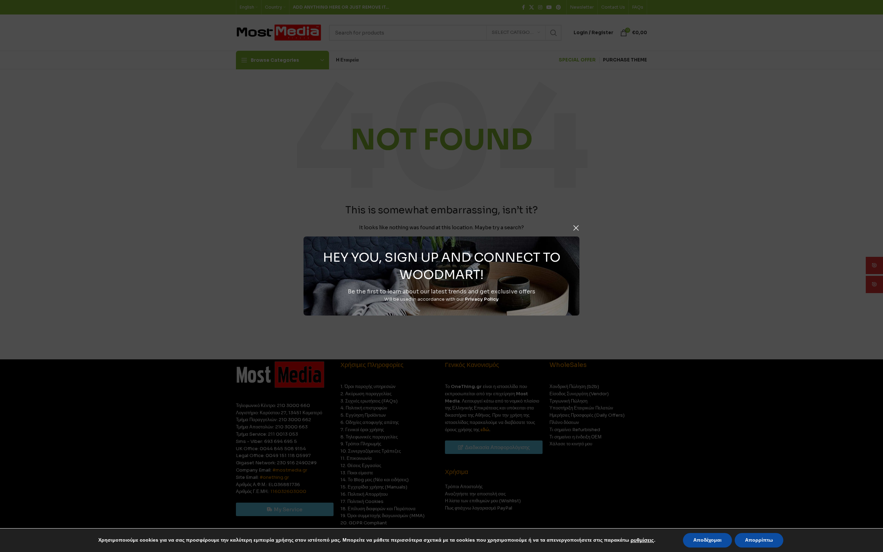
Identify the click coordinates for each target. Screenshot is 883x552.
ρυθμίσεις (642, 540)
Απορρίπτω (759, 540)
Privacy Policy (482, 299)
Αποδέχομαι (707, 540)
